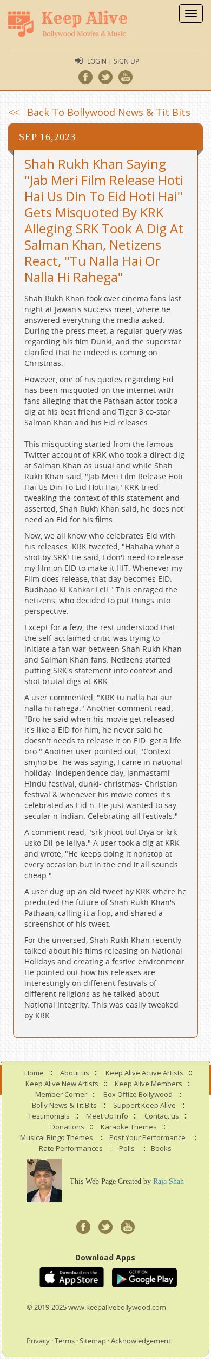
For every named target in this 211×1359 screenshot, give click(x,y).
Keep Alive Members (148, 1083)
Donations (67, 1127)
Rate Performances (71, 1148)
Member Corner (61, 1094)
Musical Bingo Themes (56, 1137)
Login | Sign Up (113, 61)
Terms (65, 1341)
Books (161, 1148)
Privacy (38, 1341)
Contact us (161, 1116)
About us (74, 1073)
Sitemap (93, 1341)
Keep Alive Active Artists (144, 1073)
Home (34, 1073)
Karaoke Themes (129, 1127)
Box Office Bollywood (138, 1094)
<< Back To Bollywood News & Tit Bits (99, 112)
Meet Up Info (107, 1116)
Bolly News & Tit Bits (64, 1105)
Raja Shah (168, 1181)
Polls (127, 1148)
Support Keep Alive (144, 1105)
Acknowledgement (141, 1341)
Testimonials (49, 1116)
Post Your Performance (147, 1137)
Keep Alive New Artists (61, 1083)
